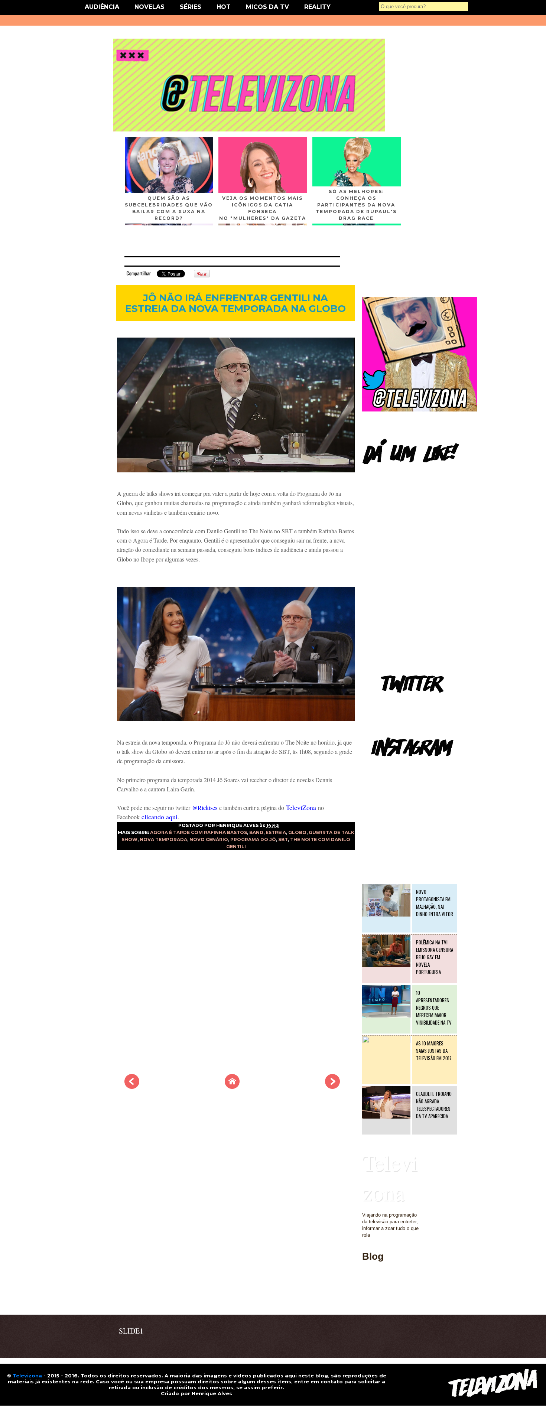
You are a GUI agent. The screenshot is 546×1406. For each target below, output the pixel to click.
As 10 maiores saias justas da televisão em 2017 (434, 1050)
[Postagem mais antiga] (332, 1086)
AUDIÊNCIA (102, 6)
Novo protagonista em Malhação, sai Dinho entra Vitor (434, 903)
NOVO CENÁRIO (208, 839)
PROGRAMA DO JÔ (253, 839)
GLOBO (297, 832)
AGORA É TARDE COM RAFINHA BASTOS (198, 832)
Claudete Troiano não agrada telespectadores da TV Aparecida (434, 1105)
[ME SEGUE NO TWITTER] (419, 410)
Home (368, 1299)
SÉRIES (190, 6)
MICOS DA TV (267, 6)
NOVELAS (149, 6)
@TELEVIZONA (380, 767)
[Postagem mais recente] (131, 1086)
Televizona (389, 1177)
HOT (224, 6)
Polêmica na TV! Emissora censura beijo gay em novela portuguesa (434, 957)
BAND (256, 832)
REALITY (317, 6)
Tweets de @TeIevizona (388, 703)
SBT (283, 839)
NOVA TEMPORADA (163, 839)
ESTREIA (276, 832)
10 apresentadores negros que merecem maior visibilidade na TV (434, 1007)
